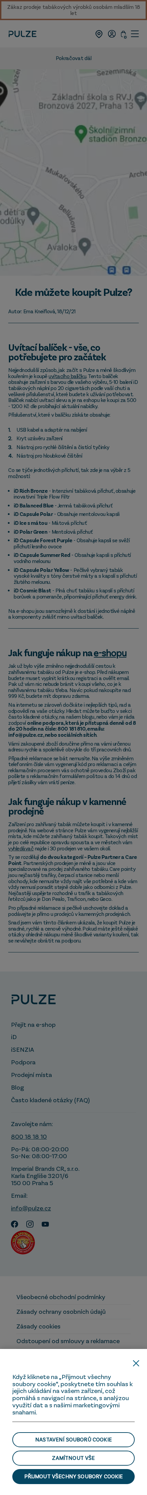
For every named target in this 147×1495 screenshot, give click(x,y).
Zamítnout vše (73, 1458)
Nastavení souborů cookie (73, 1439)
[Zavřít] (136, 1363)
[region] (73, 1422)
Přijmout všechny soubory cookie (73, 1476)
